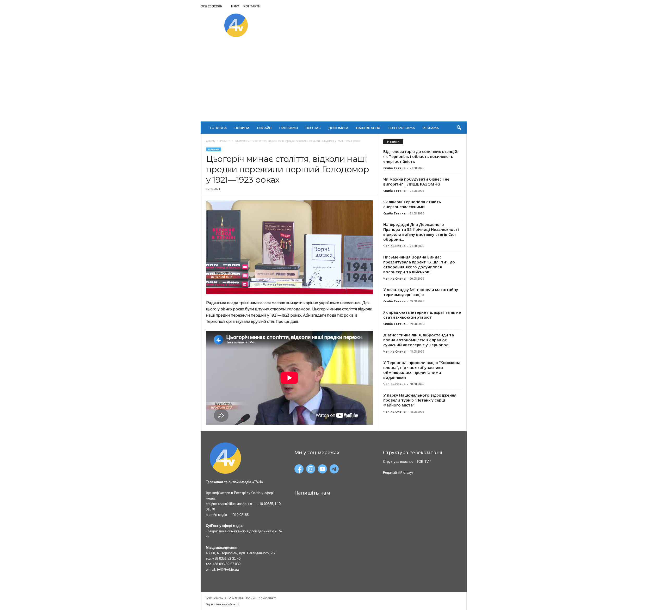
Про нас (313, 128)
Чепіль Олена (394, 246)
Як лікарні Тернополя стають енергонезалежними (412, 204)
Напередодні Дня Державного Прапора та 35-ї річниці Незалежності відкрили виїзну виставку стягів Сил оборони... (421, 232)
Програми (288, 128)
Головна (218, 128)
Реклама (431, 128)
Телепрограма (401, 128)
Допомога (338, 128)
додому (210, 141)
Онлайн (264, 128)
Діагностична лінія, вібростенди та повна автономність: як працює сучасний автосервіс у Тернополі (418, 339)
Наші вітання (368, 128)
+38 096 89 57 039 (226, 564)
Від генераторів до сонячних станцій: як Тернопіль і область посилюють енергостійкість (420, 156)
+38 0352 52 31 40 (226, 558)
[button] (459, 128)
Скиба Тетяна (394, 168)
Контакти (252, 6)
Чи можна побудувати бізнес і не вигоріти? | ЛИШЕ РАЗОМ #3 (416, 181)
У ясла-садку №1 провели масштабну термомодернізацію (420, 292)
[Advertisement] (334, 82)
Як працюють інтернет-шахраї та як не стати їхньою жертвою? (422, 315)
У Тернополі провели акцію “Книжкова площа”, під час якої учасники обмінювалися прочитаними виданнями (421, 370)
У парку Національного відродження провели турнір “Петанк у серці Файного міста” (419, 400)
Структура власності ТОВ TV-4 (407, 462)
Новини (241, 128)
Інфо (235, 6)
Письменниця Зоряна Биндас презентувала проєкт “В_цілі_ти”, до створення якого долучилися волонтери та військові (419, 264)
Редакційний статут (398, 473)
